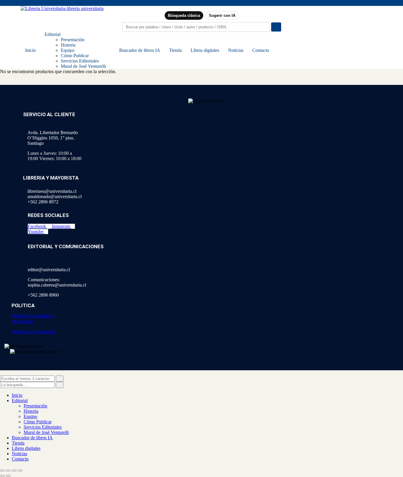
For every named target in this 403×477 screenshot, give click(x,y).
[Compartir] (14, 470)
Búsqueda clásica (184, 15)
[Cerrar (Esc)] (20, 470)
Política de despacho (34, 332)
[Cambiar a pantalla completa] (8, 470)
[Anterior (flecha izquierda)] (2, 476)
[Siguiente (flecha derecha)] (8, 476)
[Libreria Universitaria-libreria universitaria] (62, 8)
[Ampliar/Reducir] (2, 470)
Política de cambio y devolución (33, 318)
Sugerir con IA (222, 15)
